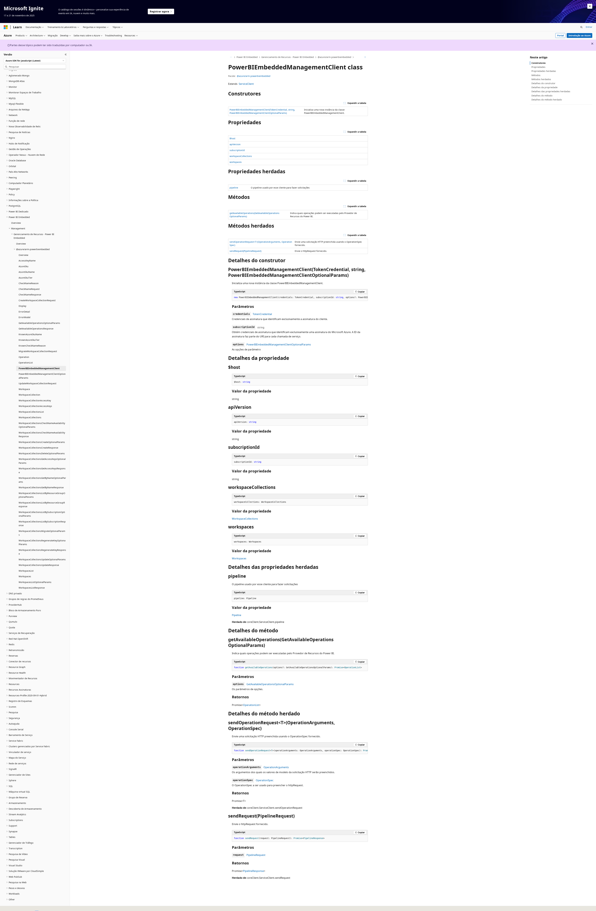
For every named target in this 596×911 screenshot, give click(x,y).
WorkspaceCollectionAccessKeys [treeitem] (35, 406)
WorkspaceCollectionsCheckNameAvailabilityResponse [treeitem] (42, 434)
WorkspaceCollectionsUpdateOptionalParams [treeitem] (42, 559)
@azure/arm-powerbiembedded (334, 57)
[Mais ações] (365, 57)
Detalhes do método (541, 95)
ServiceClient (246, 84)
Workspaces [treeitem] (25, 576)
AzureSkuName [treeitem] (27, 271)
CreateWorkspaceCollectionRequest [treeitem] (37, 300)
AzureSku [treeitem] (23, 266)
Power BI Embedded (247, 57)
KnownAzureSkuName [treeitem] (30, 334)
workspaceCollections (241, 156)
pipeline (234, 187)
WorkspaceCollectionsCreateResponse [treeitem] (38, 447)
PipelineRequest (255, 855)
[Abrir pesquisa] (581, 27)
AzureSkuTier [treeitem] (25, 277)
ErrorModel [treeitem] (24, 317)
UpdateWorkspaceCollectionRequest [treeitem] (37, 383)
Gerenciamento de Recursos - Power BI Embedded (287, 57)
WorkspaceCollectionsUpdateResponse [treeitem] (39, 565)
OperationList (251, 705)
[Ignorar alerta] (589, 6)
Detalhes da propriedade (544, 87)
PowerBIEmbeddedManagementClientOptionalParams (278, 344)
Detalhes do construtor (543, 83)
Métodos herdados (541, 79)
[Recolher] (65, 54)
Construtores (538, 62)
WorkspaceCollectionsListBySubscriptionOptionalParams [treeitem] (42, 514)
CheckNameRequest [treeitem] (29, 289)
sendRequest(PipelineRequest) (245, 250)
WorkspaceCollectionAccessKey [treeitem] (35, 400)
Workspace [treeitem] (24, 389)
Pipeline (236, 615)
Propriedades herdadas (543, 71)
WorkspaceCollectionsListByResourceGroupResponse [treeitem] (42, 504)
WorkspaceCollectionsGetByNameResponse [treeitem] (41, 487)
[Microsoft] (6, 27)
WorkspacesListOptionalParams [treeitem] (35, 582)
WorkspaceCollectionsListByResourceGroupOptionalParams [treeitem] (42, 495)
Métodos (535, 75)
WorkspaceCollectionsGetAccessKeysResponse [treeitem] (42, 470)
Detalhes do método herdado (546, 99)
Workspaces (239, 558)
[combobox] (35, 60)
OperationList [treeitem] (26, 362)
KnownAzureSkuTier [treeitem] (29, 339)
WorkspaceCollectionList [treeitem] (31, 411)
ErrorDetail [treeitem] (24, 311)
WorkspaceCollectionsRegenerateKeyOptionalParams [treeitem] (42, 542)
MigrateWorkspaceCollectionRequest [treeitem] (38, 351)
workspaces (236, 162)
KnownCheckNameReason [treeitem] (32, 345)
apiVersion (235, 144)
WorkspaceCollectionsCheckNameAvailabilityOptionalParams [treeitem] (42, 425)
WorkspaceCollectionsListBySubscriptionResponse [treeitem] (42, 523)
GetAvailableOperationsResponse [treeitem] (36, 328)
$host (232, 138)
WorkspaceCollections (245, 518)
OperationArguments (276, 767)
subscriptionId (237, 150)
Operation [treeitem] (24, 357)
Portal (560, 35)
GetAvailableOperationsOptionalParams (270, 684)
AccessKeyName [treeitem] (27, 260)
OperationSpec (264, 780)
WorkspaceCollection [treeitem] (29, 394)
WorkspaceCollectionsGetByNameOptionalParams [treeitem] (42, 479)
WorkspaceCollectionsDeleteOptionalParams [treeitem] (42, 453)
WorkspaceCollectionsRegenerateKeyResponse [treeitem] (42, 551)
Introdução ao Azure (580, 35)
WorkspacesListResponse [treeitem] (32, 587)
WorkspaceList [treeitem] (26, 570)
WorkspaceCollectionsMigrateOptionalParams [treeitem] (42, 533)
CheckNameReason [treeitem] (29, 283)
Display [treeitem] (22, 305)
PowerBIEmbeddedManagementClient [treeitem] (39, 368)
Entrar (589, 26)
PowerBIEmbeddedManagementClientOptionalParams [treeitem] (42, 375)
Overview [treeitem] (16, 222)
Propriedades (538, 67)
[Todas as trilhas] (231, 57)
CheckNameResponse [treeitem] (30, 294)
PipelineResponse (253, 871)
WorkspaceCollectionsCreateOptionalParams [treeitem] (42, 442)
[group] (300, 297)
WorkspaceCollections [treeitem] (30, 417)
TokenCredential (262, 314)
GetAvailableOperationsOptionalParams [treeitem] (39, 323)
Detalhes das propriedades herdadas (550, 91)
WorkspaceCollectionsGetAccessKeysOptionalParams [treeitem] (42, 461)
